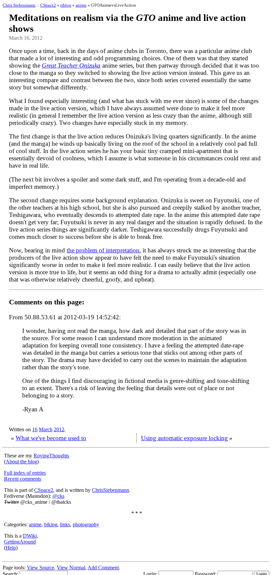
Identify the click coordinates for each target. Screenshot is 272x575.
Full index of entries (25, 473)
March (45, 429)
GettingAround (20, 542)
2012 (59, 429)
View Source (40, 567)
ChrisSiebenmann (110, 490)
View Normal (71, 567)
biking (50, 524)
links (65, 524)
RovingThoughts (51, 455)
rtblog (65, 5)
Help (11, 547)
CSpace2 (48, 5)
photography (86, 524)
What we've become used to (51, 438)
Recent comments (22, 479)
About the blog (21, 461)
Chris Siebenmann (19, 5)
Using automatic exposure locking (184, 438)
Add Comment (103, 567)
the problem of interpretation (103, 250)
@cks (58, 496)
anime (81, 5)
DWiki (30, 536)
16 (34, 429)
